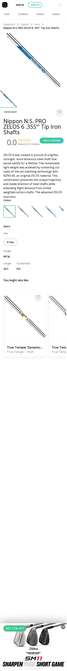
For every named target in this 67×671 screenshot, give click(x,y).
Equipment (9, 24)
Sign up (35, 4)
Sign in (20, 4)
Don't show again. (33, 668)
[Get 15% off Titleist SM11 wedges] (33, 647)
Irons (37, 24)
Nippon (25, 24)
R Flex (10, 242)
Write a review (51, 140)
